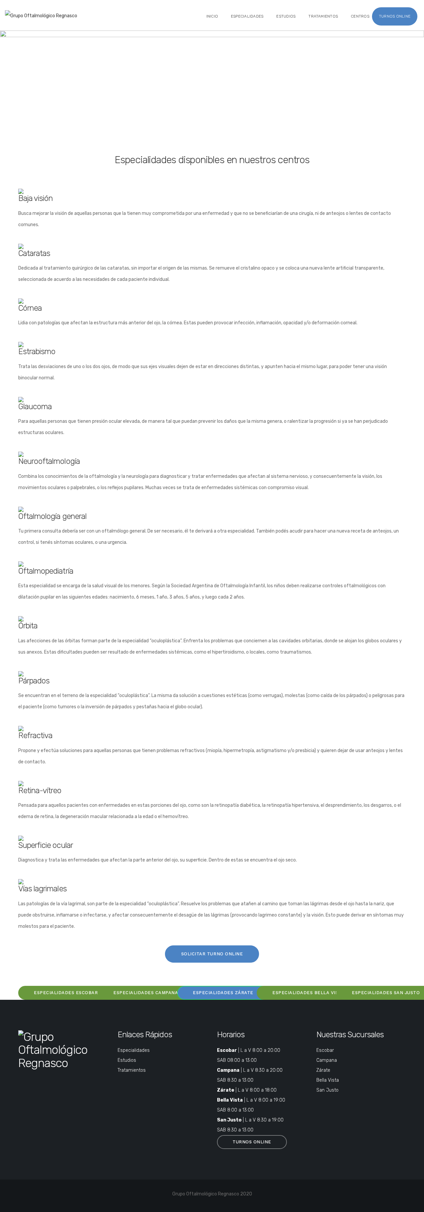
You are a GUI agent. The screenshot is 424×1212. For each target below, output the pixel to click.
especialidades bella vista (308, 992)
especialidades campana (145, 992)
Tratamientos (323, 16)
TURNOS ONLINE (252, 1141)
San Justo (327, 1090)
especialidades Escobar (66, 992)
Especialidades (247, 16)
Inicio (212, 16)
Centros (360, 16)
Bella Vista (327, 1080)
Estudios (285, 16)
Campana (326, 1060)
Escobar (325, 1050)
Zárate (323, 1070)
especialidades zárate (223, 992)
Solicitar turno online (212, 953)
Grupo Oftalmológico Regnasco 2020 (212, 1194)
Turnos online (394, 16)
